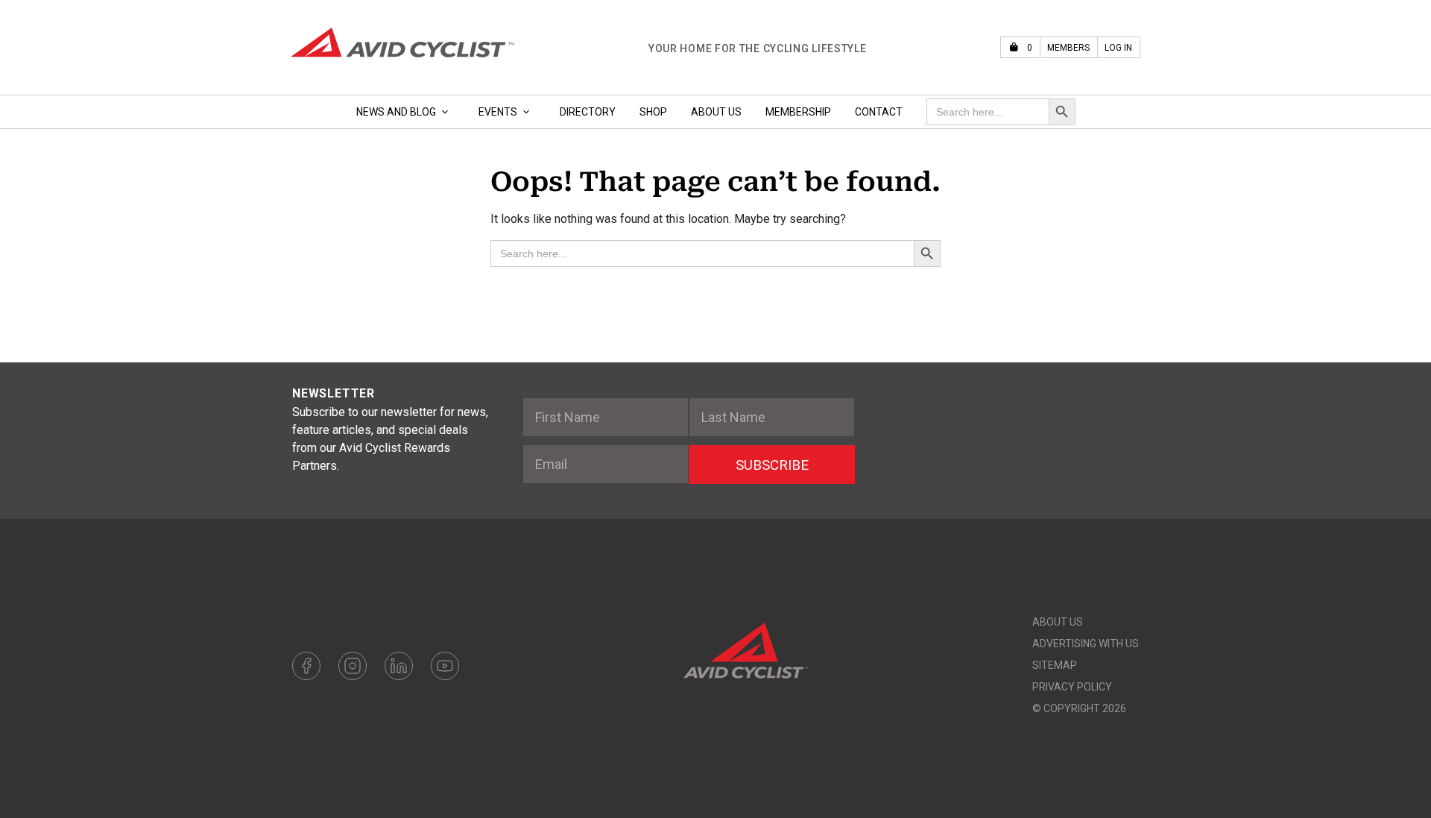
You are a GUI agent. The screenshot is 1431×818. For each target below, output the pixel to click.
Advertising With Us (1085, 643)
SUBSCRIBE (772, 465)
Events (497, 112)
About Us (716, 112)
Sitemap (1054, 665)
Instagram (352, 666)
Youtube (445, 666)
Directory (588, 112)
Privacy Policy (1072, 687)
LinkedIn (399, 666)
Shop (653, 112)
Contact (879, 112)
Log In (1118, 48)
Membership (798, 112)
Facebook (306, 666)
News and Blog (396, 112)
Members (1068, 48)
